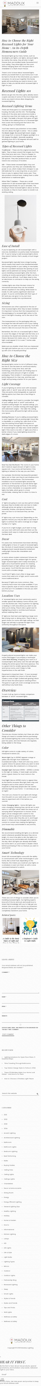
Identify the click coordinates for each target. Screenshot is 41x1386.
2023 (5, 1124)
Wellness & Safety (10, 1317)
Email (4, 1006)
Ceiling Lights (9, 1174)
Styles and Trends (10, 1303)
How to (6, 1225)
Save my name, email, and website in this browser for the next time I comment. (20, 1028)
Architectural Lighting (12, 1138)
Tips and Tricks (9, 1308)
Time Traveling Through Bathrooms (17, 1063)
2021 (5, 1115)
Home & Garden (10, 1220)
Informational (9, 1230)
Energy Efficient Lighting (13, 1202)
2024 (5, 1128)
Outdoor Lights (9, 1275)
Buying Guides (9, 1165)
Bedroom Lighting (10, 1151)
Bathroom (8, 1142)
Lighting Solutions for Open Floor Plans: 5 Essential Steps (18, 1058)
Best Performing (10, 1156)
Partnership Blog (10, 1280)
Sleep (6, 1289)
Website (4, 1016)
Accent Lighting (10, 1133)
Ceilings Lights (9, 1179)
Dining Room (8, 1193)
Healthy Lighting (10, 1211)
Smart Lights (8, 1294)
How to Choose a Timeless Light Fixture (19, 1079)
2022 (5, 1119)
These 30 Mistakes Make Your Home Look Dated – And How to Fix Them (18, 1073)
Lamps (6, 1239)
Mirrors (6, 1266)
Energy (6, 1197)
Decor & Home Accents (12, 1188)
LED (5, 1243)
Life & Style (8, 1252)
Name (4, 997)
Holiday (7, 1216)
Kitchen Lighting (10, 1234)
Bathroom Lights (10, 1147)
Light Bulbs (8, 1257)
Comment (5, 972)
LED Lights (7, 1248)
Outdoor (7, 1271)
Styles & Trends (9, 1298)
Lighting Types (9, 1262)
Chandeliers (8, 1184)
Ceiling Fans (8, 1170)
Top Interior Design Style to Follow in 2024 (20, 1068)
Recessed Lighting (11, 1285)
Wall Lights (8, 1312)
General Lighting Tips (12, 1207)
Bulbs (6, 1161)
